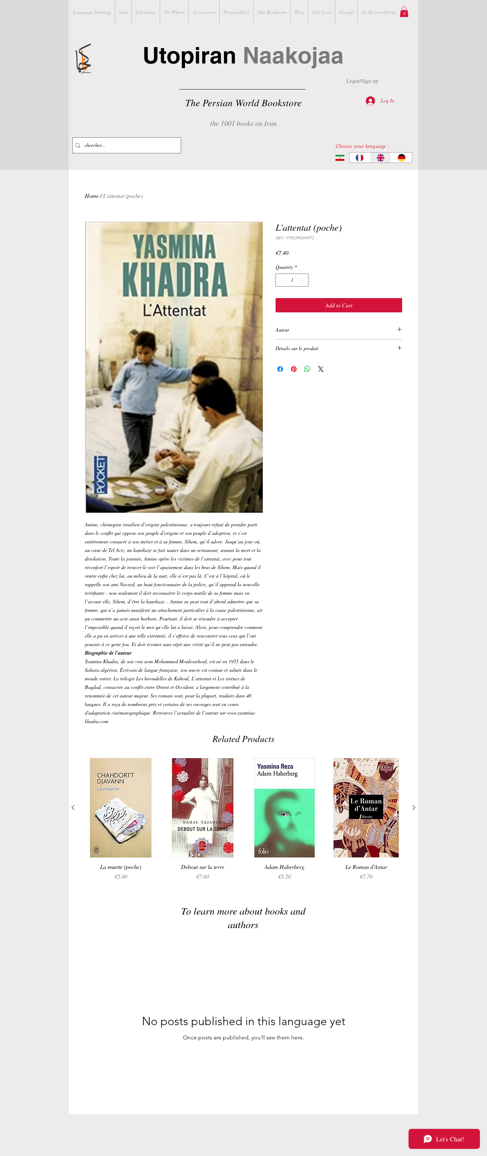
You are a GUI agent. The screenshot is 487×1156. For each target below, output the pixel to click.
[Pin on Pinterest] (293, 369)
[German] (401, 158)
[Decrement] (281, 280)
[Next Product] (414, 807)
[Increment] (302, 280)
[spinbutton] (292, 280)
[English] (380, 158)
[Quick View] (120, 808)
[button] (404, 11)
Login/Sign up (362, 80)
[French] (359, 158)
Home (92, 195)
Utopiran (243, 55)
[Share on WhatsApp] (307, 369)
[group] (243, 823)
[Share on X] (321, 369)
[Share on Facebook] (280, 369)
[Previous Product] (73, 807)
